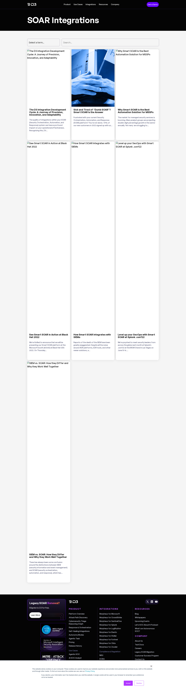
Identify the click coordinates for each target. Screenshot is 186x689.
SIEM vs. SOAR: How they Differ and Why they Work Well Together (48, 555)
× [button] (151, 665)
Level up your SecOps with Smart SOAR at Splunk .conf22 (136, 335)
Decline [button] (139, 683)
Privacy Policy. (90, 671)
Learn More (35, 615)
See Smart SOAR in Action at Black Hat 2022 (48, 335)
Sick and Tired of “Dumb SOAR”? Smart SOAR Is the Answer (92, 111)
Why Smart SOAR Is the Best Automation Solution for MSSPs (135, 111)
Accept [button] (128, 683)
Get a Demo (153, 4)
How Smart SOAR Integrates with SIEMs (92, 335)
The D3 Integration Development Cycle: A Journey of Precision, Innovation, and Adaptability (47, 112)
